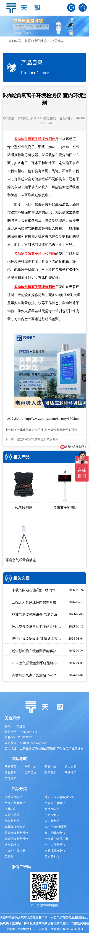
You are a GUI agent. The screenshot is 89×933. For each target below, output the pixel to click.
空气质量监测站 (15, 803)
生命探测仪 (51, 815)
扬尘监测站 (51, 821)
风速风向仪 (51, 856)
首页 (28, 41)
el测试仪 (10, 809)
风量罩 (9, 856)
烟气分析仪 (12, 844)
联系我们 (50, 772)
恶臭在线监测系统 (16, 833)
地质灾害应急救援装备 (59, 797)
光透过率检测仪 (54, 850)
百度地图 (10, 778)
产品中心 (31, 766)
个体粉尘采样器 (15, 850)
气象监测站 (12, 821)
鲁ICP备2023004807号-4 (67, 929)
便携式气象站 (13, 797)
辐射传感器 (12, 815)
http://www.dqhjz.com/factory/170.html (52, 418)
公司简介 (31, 772)
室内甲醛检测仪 (54, 833)
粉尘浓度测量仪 (54, 844)
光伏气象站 (51, 809)
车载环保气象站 (15, 827)
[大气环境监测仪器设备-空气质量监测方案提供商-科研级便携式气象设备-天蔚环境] (25, 7)
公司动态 (57, 41)
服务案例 (10, 772)
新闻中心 (41, 41)
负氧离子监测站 (54, 803)
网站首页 (10, 766)
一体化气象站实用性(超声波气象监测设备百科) (47, 429)
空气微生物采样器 (56, 839)
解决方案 (70, 766)
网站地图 (70, 772)
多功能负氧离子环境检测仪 (37, 118)
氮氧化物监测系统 (16, 839)
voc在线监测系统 (55, 827)
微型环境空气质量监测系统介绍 (37, 439)
